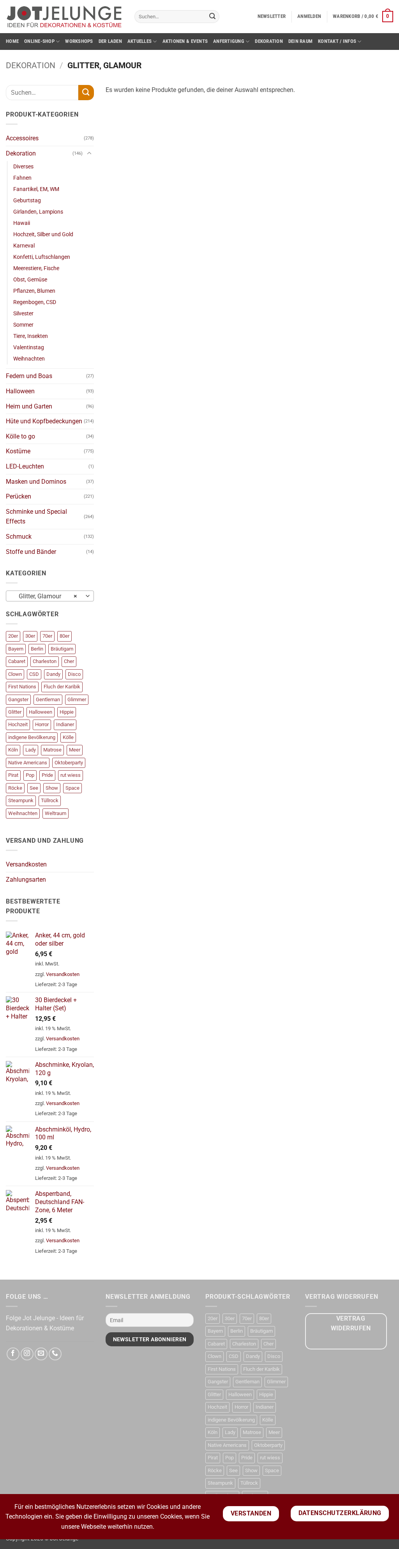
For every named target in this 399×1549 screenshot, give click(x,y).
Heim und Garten (29, 406)
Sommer (23, 325)
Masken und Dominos (36, 481)
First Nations (22, 687)
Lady (30, 750)
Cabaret (16, 661)
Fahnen (22, 178)
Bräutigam (62, 649)
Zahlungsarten (26, 879)
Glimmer (76, 699)
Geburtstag (27, 200)
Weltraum (55, 813)
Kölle (68, 737)
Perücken (18, 496)
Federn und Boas (29, 376)
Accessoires (22, 138)
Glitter (14, 712)
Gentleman (48, 699)
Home (12, 41)
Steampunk (21, 800)
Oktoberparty (69, 763)
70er (47, 636)
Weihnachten (29, 358)
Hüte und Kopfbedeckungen (44, 421)
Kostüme (18, 451)
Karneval (24, 245)
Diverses (23, 166)
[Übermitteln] (212, 16)
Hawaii (21, 223)
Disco (74, 674)
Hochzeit (18, 724)
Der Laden (110, 41)
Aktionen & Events (185, 41)
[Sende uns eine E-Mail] (41, 1353)
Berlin (37, 649)
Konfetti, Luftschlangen (41, 257)
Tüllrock (49, 800)
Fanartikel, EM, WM (36, 189)
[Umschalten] (89, 153)
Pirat (13, 775)
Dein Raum (300, 41)
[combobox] (50, 596)
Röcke (15, 788)
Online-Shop (39, 41)
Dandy (53, 674)
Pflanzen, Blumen (34, 291)
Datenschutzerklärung (339, 1513)
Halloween (20, 391)
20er (13, 636)
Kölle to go (20, 436)
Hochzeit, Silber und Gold (43, 234)
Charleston (44, 661)
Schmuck (19, 536)
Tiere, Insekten (30, 336)
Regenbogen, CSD (34, 302)
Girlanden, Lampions (38, 212)
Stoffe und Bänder (31, 551)
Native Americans (27, 763)
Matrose (52, 750)
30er (30, 636)
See (34, 788)
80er (64, 636)
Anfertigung (228, 41)
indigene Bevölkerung (31, 737)
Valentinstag (28, 347)
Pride (47, 775)
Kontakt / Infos (337, 41)
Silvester (23, 313)
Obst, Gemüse (30, 279)
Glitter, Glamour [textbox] (46, 596)
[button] (272, 16)
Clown (15, 674)
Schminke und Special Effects (36, 516)
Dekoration (269, 41)
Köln (13, 750)
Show (52, 788)
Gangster (18, 699)
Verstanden (251, 1513)
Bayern (15, 649)
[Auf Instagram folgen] (27, 1353)
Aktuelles (139, 41)
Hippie (67, 712)
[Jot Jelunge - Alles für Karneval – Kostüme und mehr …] (64, 16)
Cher (69, 661)
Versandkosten (26, 864)
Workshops (79, 41)
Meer (74, 750)
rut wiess (70, 775)
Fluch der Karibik (62, 687)
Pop (30, 775)
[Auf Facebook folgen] (13, 1353)
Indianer (65, 724)
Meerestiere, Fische (36, 268)
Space (72, 788)
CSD (34, 674)
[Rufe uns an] (55, 1353)
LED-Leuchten (25, 466)
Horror (42, 724)
